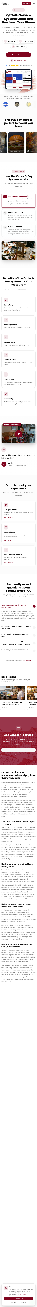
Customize (14, 1302)
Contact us (26, 660)
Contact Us (18, 755)
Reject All (23, 1302)
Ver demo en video (20, 60)
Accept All (19, 1298)
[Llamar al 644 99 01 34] (19, 3)
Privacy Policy (22, 1295)
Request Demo (17, 55)
